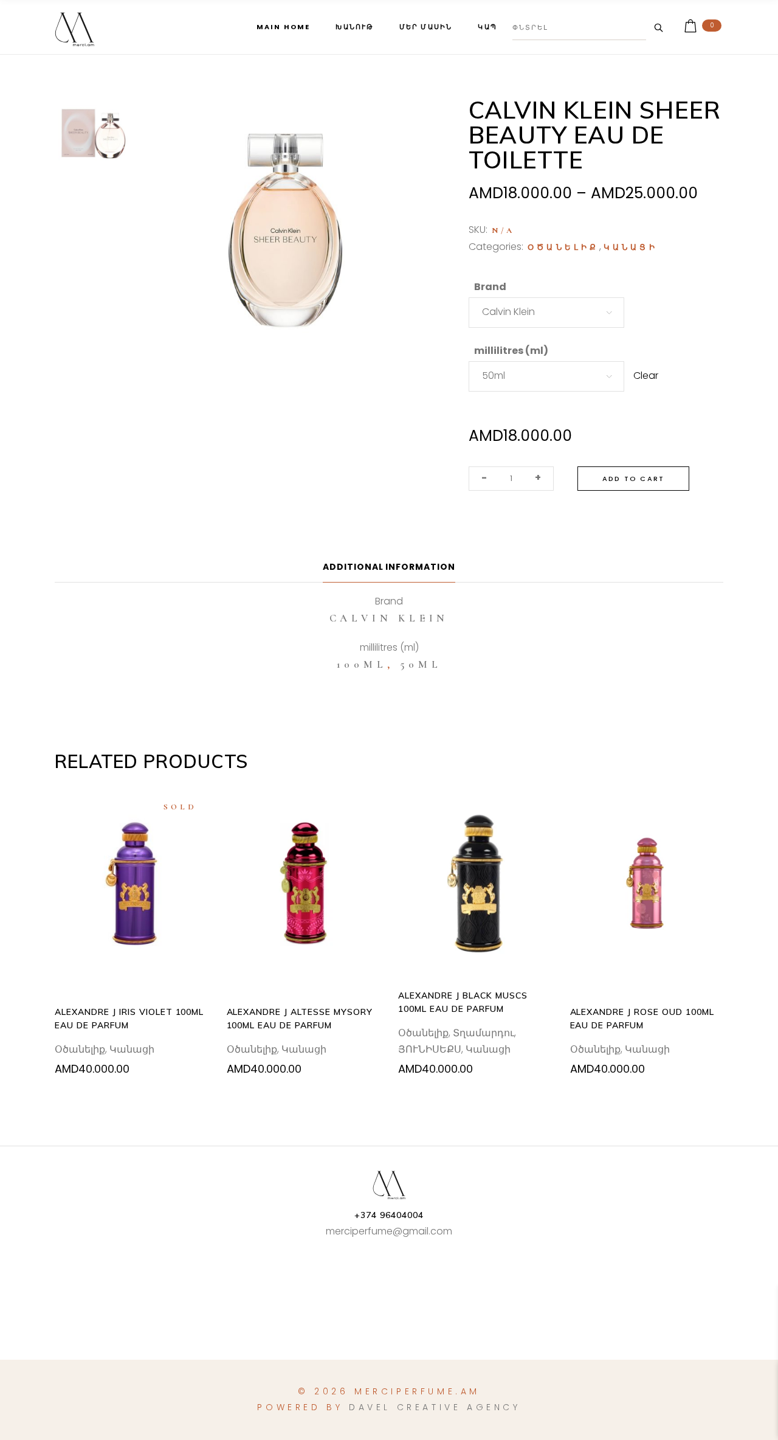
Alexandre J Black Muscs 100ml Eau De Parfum (463, 1002)
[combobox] (546, 312)
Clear (645, 375)
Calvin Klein (389, 618)
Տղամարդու (483, 1033)
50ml (420, 664)
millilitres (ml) (511, 351)
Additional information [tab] (389, 567)
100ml (362, 664)
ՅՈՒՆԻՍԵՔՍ (429, 1049)
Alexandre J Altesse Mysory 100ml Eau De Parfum (300, 1018)
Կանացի (631, 247)
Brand (490, 287)
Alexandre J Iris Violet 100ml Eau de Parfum (129, 1018)
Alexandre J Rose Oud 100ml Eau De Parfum (642, 1018)
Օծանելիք (563, 247)
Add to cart (633, 478)
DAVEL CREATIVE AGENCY (435, 1407)
